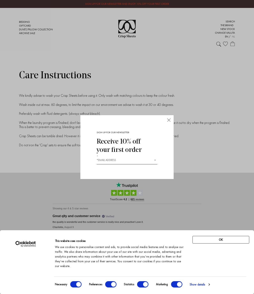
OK (221, 239)
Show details (197, 284)
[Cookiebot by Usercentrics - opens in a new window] (25, 244)
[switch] (110, 284)
